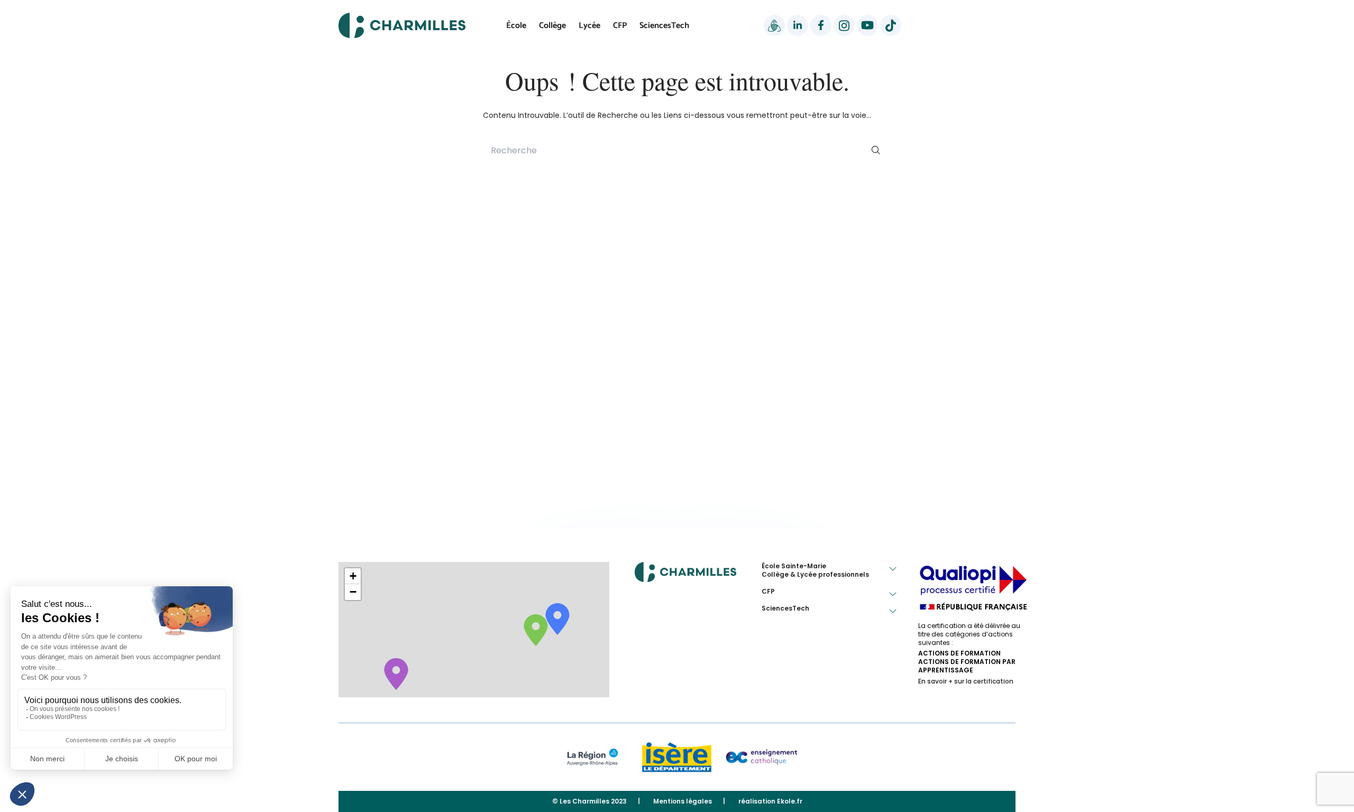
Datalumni (774, 25)
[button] (353, 576)
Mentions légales (682, 801)
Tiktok (890, 25)
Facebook (820, 25)
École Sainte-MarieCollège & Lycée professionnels (815, 570)
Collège (552, 26)
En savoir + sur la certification (965, 681)
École (516, 26)
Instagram (844, 25)
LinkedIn (797, 25)
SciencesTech (664, 26)
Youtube (867, 25)
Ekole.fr (789, 801)
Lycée (589, 26)
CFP (620, 26)
